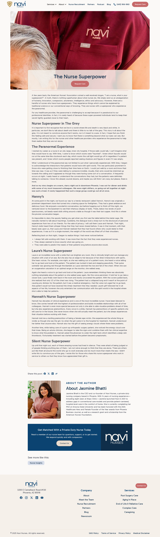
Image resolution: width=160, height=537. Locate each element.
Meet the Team (86, 499)
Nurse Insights (36, 463)
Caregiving (129, 512)
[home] (16, 4)
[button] (51, 4)
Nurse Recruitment (76, 4)
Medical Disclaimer (141, 533)
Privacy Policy (125, 533)
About (86, 495)
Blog (109, 4)
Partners (90, 4)
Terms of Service (108, 533)
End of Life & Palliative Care (129, 503)
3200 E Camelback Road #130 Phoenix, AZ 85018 (31, 491)
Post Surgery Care (129, 495)
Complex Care (129, 508)
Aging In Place (129, 499)
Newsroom (86, 516)
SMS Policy (94, 533)
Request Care (140, 4)
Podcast (100, 4)
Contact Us (141, 486)
